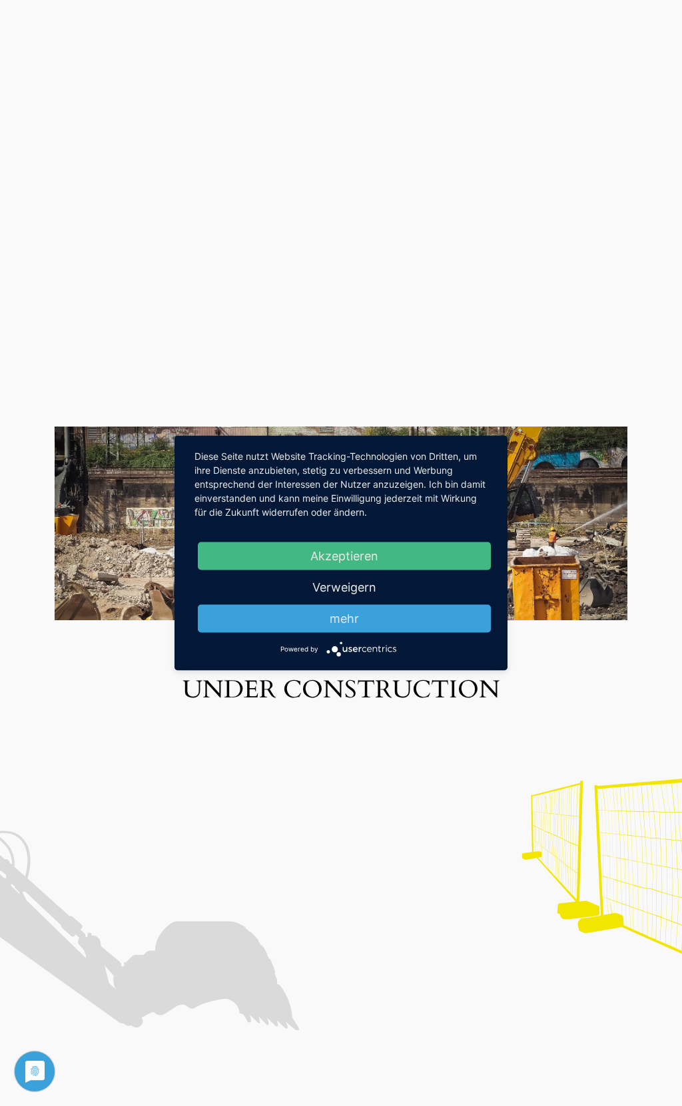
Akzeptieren (344, 556)
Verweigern (344, 587)
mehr (344, 619)
